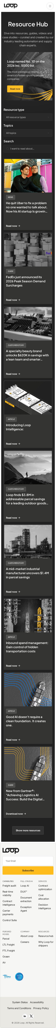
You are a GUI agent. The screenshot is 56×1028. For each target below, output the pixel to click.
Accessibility (37, 1002)
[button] (28, 117)
